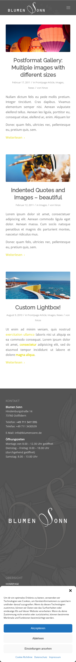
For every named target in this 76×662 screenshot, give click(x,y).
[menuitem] (68, 7)
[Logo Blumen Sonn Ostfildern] (31, 7)
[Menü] (68, 7)
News (31, 87)
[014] (38, 168)
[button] (70, 590)
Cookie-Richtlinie (23, 657)
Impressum (55, 657)
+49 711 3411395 (26, 422)
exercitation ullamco (20, 334)
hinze (45, 87)
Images (59, 82)
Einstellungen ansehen (38, 648)
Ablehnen (38, 638)
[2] (38, 38)
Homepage (12, 584)
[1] (38, 285)
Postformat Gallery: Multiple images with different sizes (38, 67)
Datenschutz (40, 657)
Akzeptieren (38, 628)
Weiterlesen (14, 137)
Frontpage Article (45, 82)
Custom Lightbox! (38, 307)
